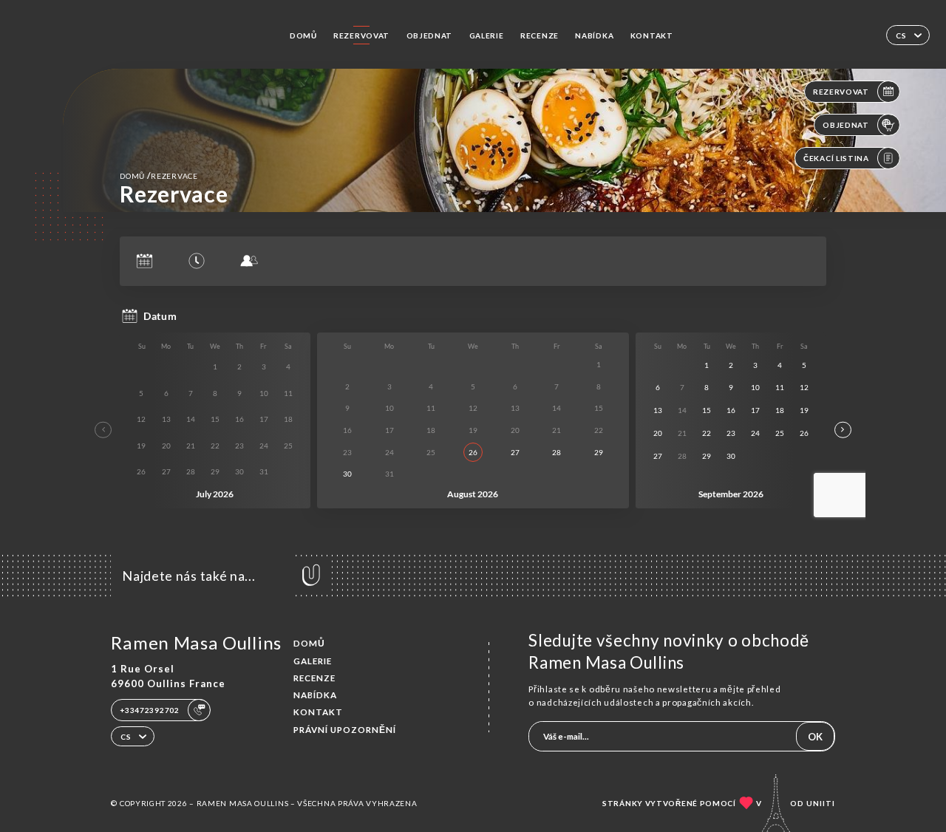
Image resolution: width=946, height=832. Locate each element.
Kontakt (651, 35)
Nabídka (594, 35)
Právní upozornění (344, 729)
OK (815, 737)
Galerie (486, 35)
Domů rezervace (159, 175)
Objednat (429, 35)
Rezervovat (361, 35)
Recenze (539, 35)
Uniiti (820, 803)
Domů (303, 35)
